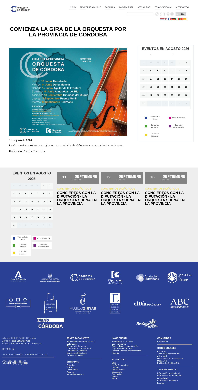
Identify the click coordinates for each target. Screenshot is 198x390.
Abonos (70, 372)
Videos (115, 376)
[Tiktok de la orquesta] (157, 14)
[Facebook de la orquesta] (164, 14)
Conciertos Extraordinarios (79, 348)
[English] (166, 19)
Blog (114, 363)
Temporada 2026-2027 (122, 341)
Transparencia (163, 7)
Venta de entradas (75, 374)
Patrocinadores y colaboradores (126, 350)
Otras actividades (75, 355)
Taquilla (110, 7)
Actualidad (144, 7)
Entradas (71, 365)
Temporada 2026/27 (90, 7)
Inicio (72, 7)
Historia (115, 353)
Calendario (72, 344)
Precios (70, 367)
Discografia (117, 372)
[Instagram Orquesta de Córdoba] (20, 363)
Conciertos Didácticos (77, 353)
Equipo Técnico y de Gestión (125, 346)
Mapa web (162, 361)
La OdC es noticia (120, 365)
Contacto (161, 351)
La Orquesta (126, 7)
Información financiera (167, 380)
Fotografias (117, 374)
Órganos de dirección (122, 348)
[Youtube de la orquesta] (172, 14)
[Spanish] (185, 19)
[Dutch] (162, 19)
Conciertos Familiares (77, 350)
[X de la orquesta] (160, 15)
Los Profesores (119, 344)
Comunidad (162, 341)
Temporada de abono (76, 346)
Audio (114, 379)
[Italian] (177, 19)
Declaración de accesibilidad (170, 358)
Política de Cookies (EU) (168, 363)
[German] (173, 19)
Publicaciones (118, 369)
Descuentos (72, 369)
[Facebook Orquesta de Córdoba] (14, 363)
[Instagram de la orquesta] (168, 14)
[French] (169, 19)
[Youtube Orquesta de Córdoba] (25, 363)
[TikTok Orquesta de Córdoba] (9, 363)
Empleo (115, 367)
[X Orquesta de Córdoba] (4, 363)
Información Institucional (168, 373)
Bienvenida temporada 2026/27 (81, 341)
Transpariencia (167, 369)
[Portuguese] (181, 19)
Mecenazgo (182, 7)
